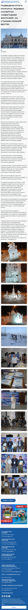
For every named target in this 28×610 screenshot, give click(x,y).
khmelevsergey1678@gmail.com (14, 571)
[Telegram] (2, 596)
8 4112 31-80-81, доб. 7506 (10, 549)
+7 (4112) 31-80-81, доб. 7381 (10, 588)
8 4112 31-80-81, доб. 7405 (10, 542)
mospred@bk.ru (10, 551)
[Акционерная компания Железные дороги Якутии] (12, 2)
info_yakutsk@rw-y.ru (11, 544)
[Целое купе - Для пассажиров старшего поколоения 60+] (14, 514)
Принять (14, 607)
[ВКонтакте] (4, 596)
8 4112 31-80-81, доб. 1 (9, 534)
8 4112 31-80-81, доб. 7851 (10, 557)
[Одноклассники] (7, 596)
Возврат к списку (8, 500)
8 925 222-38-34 (8, 577)
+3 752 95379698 (8, 569)
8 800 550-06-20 (8, 582)
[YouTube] (9, 596)
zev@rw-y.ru (9, 559)
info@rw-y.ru (9, 536)
